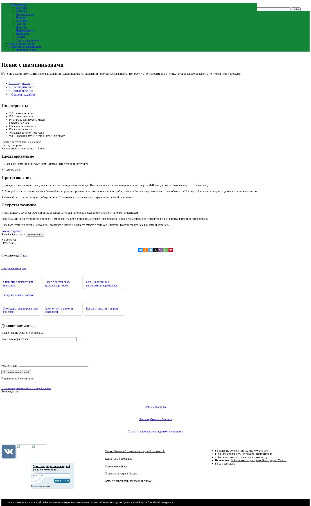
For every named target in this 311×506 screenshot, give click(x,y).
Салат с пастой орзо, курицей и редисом (57, 283)
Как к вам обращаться (14, 339)
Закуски (21, 23)
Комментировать (11, 231)
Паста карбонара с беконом (155, 419)
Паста (24, 255)
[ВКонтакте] (140, 250)
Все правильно (226, 463)
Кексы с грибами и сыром (102, 308)
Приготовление (21, 90)
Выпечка (21, 7)
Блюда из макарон (13, 268)
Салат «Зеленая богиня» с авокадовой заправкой (135, 451)
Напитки (21, 27)
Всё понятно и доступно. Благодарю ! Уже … (259, 460)
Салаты (20, 36)
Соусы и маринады (27, 40)
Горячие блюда (25, 14)
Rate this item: (9, 234)
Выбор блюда (18, 4)
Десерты (21, 17)
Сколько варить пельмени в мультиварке (26, 388)
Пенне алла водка (155, 406)
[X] (155, 250)
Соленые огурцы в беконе (121, 473)
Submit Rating (35, 234)
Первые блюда (25, 30)
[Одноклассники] (145, 250)
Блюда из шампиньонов (17, 295)
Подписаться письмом (40, 486)
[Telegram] (150, 250)
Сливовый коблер (116, 466)
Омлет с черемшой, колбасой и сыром (128, 480)
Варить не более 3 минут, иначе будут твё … (244, 450)
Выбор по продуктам (22, 43)
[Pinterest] (170, 250)
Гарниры (21, 10)
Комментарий (9, 365)
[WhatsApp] (165, 250)
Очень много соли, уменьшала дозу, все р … (244, 457)
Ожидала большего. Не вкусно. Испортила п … (246, 453)
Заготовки (22, 20)
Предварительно (21, 87)
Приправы (22, 33)
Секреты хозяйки (22, 94)
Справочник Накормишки (25, 46)
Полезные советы (26, 49)
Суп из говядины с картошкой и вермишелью (102, 283)
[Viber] (160, 250)
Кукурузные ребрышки (119, 458)
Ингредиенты (19, 83)
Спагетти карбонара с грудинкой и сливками (155, 431)
